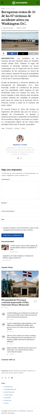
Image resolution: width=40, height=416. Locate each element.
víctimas (16, 128)
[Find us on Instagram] (5, 378)
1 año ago (14, 252)
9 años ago (7, 260)
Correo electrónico (8, 211)
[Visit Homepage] (20, 3)
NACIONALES (8, 386)
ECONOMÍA (7, 397)
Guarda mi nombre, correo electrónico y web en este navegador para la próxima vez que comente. (20, 229)
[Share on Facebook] (12, 53)
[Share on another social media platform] (34, 53)
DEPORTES (7, 400)
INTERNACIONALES (10, 389)
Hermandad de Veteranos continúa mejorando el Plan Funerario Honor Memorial (15, 302)
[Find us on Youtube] (12, 378)
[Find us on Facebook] (8, 378)
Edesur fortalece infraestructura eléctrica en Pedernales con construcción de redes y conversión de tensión (21, 350)
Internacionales (10, 8)
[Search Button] (38, 3)
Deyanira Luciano (8, 28)
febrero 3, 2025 (21, 28)
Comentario (6, 179)
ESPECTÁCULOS (9, 392)
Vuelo (23, 128)
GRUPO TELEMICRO (19, 411)
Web (2, 219)
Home (3, 8)
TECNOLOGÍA (8, 395)
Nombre (4, 203)
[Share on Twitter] (23, 53)
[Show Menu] (2, 3)
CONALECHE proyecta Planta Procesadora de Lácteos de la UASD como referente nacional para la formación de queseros (22, 315)
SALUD (6, 403)
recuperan (9, 128)
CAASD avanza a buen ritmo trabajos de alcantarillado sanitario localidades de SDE (24, 247)
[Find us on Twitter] (2, 378)
